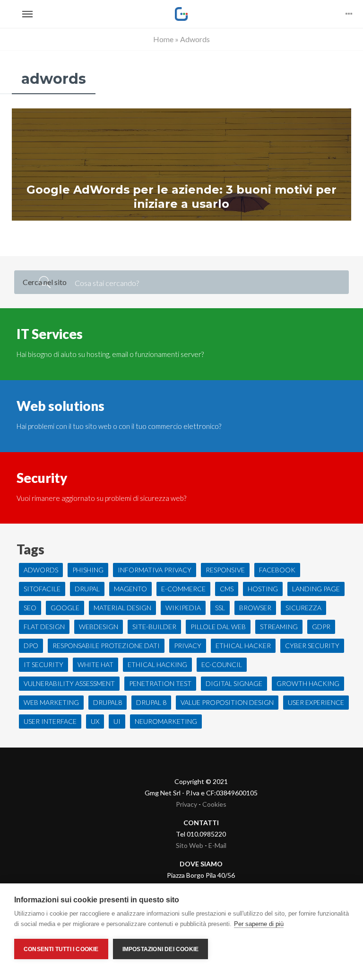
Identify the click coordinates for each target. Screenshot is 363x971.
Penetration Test (160, 683)
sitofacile (42, 589)
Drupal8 (107, 702)
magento (130, 589)
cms (226, 589)
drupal (87, 589)
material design (122, 608)
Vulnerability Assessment (69, 683)
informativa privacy (154, 570)
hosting (263, 589)
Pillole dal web (218, 627)
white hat (95, 664)
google (65, 608)
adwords (41, 570)
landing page (316, 589)
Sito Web (189, 845)
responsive (225, 570)
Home (163, 39)
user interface (50, 721)
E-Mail (217, 845)
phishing (88, 570)
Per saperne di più (259, 923)
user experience (316, 702)
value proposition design (227, 702)
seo (30, 608)
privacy (187, 645)
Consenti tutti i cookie (61, 949)
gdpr (321, 627)
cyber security (312, 645)
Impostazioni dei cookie (160, 949)
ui (117, 721)
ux (95, 721)
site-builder (154, 627)
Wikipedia (183, 608)
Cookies (214, 804)
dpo (31, 645)
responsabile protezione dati (106, 645)
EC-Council (221, 664)
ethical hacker (243, 645)
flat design (44, 627)
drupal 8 (151, 702)
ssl (220, 608)
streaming (279, 627)
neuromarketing (166, 721)
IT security (43, 664)
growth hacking (308, 683)
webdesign (98, 627)
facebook (277, 570)
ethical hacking (157, 664)
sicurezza (303, 608)
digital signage (234, 683)
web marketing (51, 702)
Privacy (186, 804)
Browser (255, 608)
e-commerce (183, 589)
